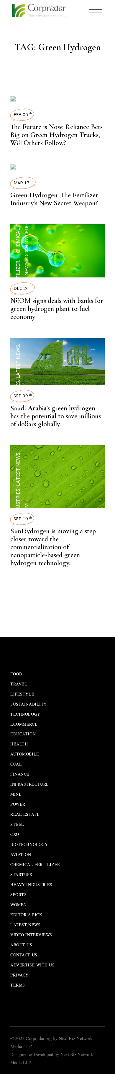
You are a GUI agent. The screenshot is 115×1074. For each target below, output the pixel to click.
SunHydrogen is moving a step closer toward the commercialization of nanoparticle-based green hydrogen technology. (53, 547)
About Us (21, 945)
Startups (21, 874)
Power (17, 804)
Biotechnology (29, 844)
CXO (14, 834)
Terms (17, 985)
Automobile (17, 149)
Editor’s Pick (26, 914)
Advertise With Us (32, 965)
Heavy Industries (17, 404)
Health (19, 744)
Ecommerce (23, 724)
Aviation (20, 854)
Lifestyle (22, 694)
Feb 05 (23, 114)
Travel (18, 684)
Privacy (19, 975)
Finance (19, 774)
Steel (17, 824)
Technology (25, 714)
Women (18, 904)
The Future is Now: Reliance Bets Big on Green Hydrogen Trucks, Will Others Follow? (56, 135)
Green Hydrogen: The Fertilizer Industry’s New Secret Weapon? (54, 199)
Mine (16, 794)
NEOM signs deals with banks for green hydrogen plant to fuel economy (56, 308)
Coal (16, 764)
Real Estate (25, 814)
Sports (18, 894)
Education (23, 734)
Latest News (26, 295)
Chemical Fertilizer (17, 287)
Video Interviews (31, 934)
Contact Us (23, 955)
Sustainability (28, 704)
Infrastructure (29, 784)
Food (16, 674)
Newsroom (17, 115)
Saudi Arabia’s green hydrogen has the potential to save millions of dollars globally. (55, 416)
